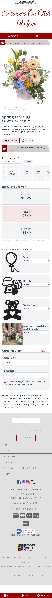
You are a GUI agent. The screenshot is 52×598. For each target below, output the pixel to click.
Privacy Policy (8, 575)
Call (9, 595)
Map (27, 595)
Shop (14, 36)
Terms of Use (44, 575)
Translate (33, 4)
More (5, 134)
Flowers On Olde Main (26, 19)
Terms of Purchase (26, 575)
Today (28, 161)
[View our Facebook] (19, 482)
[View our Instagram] (28, 482)
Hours (44, 595)
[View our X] (33, 482)
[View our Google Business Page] (24, 482)
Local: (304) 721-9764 (26, 502)
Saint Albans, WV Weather (14, 566)
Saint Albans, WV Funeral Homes (16, 557)
